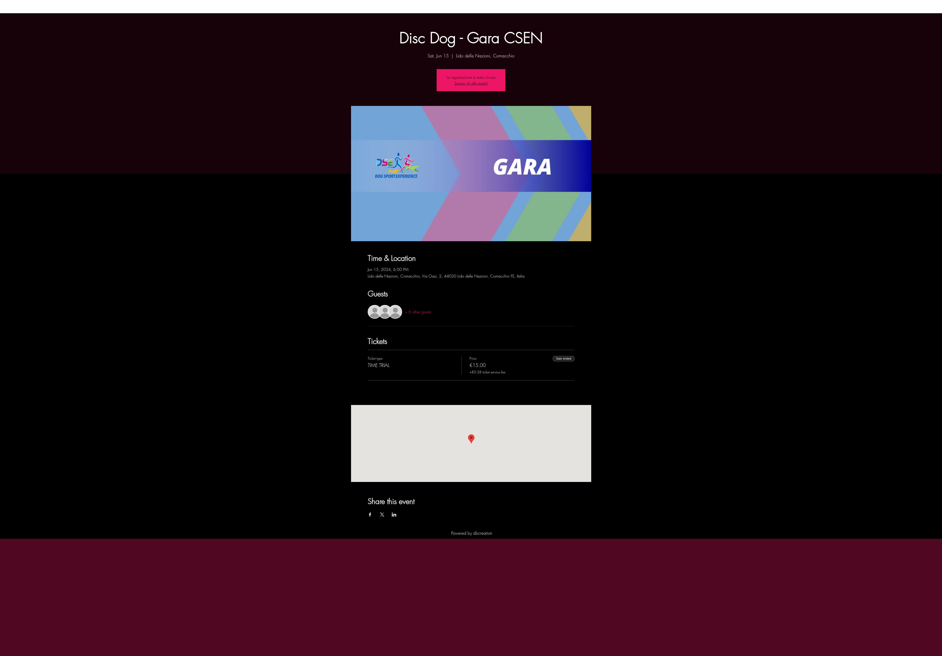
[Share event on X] (382, 515)
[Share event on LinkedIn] (394, 515)
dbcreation (482, 533)
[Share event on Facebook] (370, 515)
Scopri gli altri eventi (471, 83)
